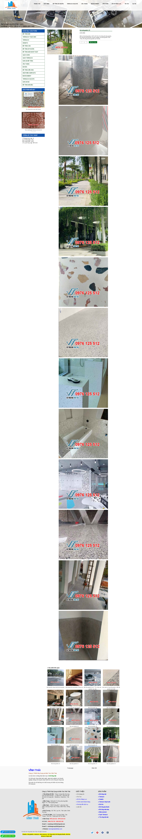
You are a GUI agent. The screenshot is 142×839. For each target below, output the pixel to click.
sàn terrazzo (43, 834)
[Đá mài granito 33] (92, 698)
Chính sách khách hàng (83, 802)
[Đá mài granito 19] (111, 753)
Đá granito (30, 834)
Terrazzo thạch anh (29, 37)
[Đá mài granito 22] (55, 753)
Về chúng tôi (80, 794)
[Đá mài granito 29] (92, 716)
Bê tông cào (27, 46)
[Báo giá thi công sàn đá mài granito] (55, 677)
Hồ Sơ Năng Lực (82, 799)
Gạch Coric (26, 55)
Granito (25, 43)
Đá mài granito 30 (74, 726)
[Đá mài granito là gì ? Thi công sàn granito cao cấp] (92, 677)
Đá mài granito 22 (55, 763)
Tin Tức (79, 796)
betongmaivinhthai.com (55, 829)
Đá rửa (25, 67)
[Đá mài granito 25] (92, 735)
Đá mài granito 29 (92, 726)
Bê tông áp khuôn (28, 49)
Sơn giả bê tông (28, 61)
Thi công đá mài (103, 817)
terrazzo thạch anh (46, 836)
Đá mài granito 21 (74, 763)
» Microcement (102, 812)
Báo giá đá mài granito (55, 707)
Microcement (27, 76)
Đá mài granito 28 (111, 726)
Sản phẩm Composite (29, 73)
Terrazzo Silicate (28, 79)
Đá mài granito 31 (55, 726)
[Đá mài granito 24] (111, 735)
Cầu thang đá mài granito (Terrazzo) (74, 687)
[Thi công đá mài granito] (74, 698)
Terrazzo (26, 40)
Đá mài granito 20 (92, 763)
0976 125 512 (9, 832)
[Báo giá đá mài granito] (55, 698)
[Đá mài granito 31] (55, 716)
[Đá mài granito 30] (74, 716)
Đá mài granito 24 (111, 745)
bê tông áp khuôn (60, 834)
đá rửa (68, 834)
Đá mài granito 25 (92, 745)
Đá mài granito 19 (111, 763)
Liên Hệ (79, 807)
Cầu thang (26, 64)
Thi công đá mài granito (74, 707)
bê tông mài (51, 834)
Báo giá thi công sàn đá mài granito (55, 687)
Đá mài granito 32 (111, 707)
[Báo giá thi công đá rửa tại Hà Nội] (33, 120)
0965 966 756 (9, 836)
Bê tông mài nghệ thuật (30, 52)
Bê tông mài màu (28, 85)
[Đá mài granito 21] (74, 753)
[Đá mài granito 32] (111, 698)
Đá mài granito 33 (92, 707)
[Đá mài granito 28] (111, 716)
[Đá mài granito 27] (55, 735)
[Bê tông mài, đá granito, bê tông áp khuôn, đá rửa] (92, 832)
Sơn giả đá (26, 82)
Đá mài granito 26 (74, 745)
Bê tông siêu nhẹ (28, 70)
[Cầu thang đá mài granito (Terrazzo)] (74, 677)
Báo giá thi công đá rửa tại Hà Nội (33, 129)
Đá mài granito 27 (55, 745)
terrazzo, (37, 834)
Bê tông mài (26, 34)
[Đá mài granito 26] (74, 735)
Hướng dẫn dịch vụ (82, 804)
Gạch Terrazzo (28, 58)
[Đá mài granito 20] (92, 753)
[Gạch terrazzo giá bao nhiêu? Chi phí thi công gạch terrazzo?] (33, 99)
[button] (33, 92)
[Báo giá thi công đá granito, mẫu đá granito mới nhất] (111, 677)
